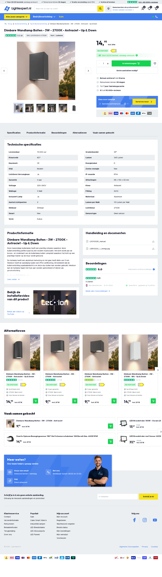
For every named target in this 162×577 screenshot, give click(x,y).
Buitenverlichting (21, 24)
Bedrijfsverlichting (42, 16)
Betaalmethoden (10, 527)
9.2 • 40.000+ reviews (148, 2)
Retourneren (9, 524)
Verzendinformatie (11, 520)
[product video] (54, 302)
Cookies (154, 547)
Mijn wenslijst (62, 534)
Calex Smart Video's (38, 520)
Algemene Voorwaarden (129, 547)
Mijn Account (62, 517)
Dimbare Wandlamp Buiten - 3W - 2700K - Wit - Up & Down (139, 375)
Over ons (8, 534)
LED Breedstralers (37, 527)
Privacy (145, 547)
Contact (7, 517)
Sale (61, 16)
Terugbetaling (9, 531)
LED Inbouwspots (37, 531)
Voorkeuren (61, 538)
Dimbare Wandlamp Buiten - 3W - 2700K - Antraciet (60, 375)
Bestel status (62, 527)
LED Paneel (35, 534)
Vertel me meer (142, 102)
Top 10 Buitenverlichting (38, 24)
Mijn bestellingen (63, 531)
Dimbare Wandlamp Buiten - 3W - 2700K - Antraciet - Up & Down (21, 375)
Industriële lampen (37, 524)
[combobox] (65, 9)
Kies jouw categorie (15, 17)
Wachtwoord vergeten (66, 524)
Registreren (61, 520)
